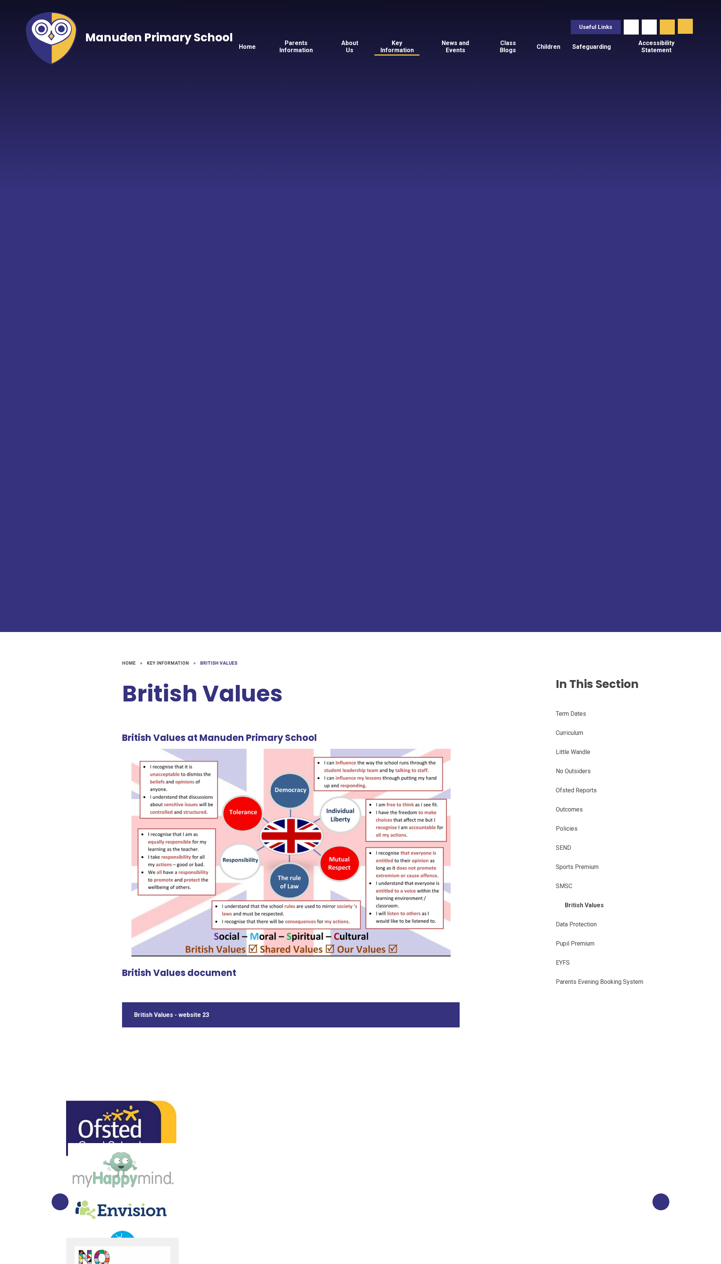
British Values (218, 663)
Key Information (168, 663)
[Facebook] (631, 27)
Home (129, 663)
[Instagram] (649, 27)
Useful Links (595, 27)
